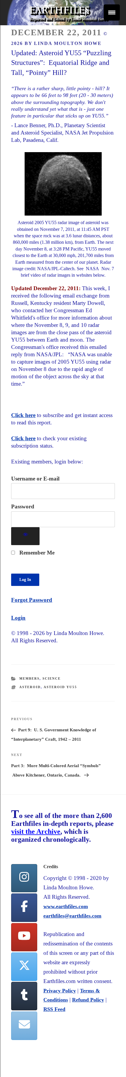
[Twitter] (24, 966)
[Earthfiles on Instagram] (24, 878)
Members (29, 678)
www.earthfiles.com (65, 906)
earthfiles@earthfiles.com (72, 916)
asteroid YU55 (60, 687)
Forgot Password (31, 600)
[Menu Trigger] (112, 12)
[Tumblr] (24, 996)
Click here (23, 415)
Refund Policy (88, 1000)
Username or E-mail (35, 479)
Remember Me (36, 553)
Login (18, 618)
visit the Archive (35, 831)
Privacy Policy (59, 991)
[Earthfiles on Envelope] (24, 1026)
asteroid (30, 687)
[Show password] (25, 536)
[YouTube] (24, 937)
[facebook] (24, 907)
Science (51, 678)
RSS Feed (54, 1009)
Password (22, 506)
